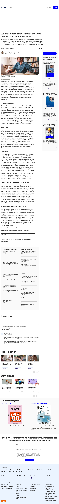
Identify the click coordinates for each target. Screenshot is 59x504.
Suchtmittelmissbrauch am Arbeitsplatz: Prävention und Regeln (28, 298)
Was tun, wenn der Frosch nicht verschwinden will (10, 291)
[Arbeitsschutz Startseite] (4, 7)
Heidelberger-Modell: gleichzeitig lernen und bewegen (15, 230)
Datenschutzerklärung (35, 450)
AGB (32, 449)
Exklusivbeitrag (4, 368)
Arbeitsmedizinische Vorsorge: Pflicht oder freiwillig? (9, 269)
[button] (55, 7)
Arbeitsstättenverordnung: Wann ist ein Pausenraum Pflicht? (10, 280)
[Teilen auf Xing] (8, 80)
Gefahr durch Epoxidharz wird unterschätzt (9, 301)
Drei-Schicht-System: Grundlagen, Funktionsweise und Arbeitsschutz (10, 286)
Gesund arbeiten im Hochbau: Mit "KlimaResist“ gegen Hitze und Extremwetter (28, 252)
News (2, 48)
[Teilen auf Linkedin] (10, 80)
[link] (4, 12)
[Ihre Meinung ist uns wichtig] (3, 501)
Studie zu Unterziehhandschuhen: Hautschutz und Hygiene (28, 282)
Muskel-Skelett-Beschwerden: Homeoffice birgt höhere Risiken (28, 287)
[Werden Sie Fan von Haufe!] (31, 478)
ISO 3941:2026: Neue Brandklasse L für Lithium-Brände (10, 275)
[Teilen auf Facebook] (6, 80)
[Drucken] (39, 49)
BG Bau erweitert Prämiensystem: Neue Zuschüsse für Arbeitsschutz (28, 271)
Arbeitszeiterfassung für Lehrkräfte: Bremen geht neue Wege (29, 293)
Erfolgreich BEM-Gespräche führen (10, 296)
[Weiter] (37, 372)
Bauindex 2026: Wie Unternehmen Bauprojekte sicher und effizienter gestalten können (28, 259)
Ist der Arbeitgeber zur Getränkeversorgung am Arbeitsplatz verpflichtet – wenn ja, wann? (10, 263)
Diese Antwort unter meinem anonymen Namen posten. (14, 326)
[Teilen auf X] (4, 80)
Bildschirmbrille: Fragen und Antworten (9, 252)
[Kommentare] (42, 49)
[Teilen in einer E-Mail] (2, 80)
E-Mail (16, 444)
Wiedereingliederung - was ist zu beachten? (9, 257)
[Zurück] (34, 372)
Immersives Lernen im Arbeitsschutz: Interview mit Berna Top (29, 277)
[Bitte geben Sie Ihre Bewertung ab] (37, 48)
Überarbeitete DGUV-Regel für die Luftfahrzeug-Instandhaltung (28, 303)
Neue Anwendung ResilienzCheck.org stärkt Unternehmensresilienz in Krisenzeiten (29, 265)
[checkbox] (1, 326)
